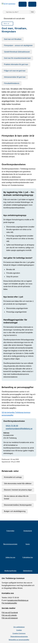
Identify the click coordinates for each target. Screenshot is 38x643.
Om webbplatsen (19, 627)
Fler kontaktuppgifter (9, 603)
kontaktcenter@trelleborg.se (17, 600)
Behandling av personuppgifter (19, 639)
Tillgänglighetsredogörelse (19, 636)
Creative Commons (19, 633)
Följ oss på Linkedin (9, 615)
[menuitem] (7, 23)
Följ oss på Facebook (10, 612)
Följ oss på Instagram (10, 618)
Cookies (19, 630)
